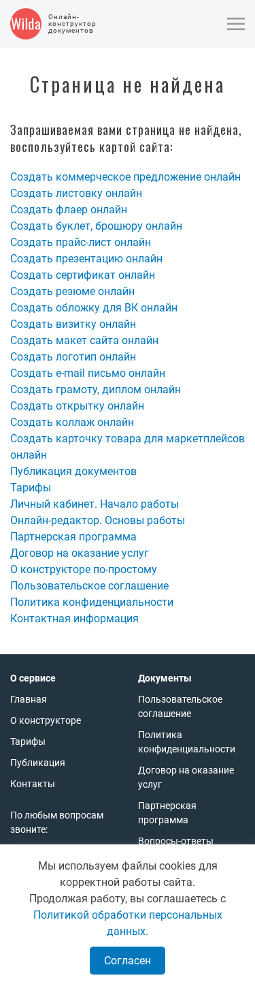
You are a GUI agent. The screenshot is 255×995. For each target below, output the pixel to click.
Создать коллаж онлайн (72, 422)
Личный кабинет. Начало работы (94, 503)
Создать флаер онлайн (68, 209)
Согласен (127, 960)
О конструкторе (45, 720)
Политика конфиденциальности (91, 602)
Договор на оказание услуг (79, 553)
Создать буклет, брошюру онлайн (96, 225)
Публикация (37, 762)
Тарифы (30, 487)
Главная (28, 699)
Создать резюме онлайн (72, 291)
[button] (236, 24)
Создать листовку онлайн (76, 193)
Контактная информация (74, 618)
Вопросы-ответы (176, 841)
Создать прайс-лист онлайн (80, 242)
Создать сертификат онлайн (82, 275)
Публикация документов (73, 471)
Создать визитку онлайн (73, 324)
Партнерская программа (73, 536)
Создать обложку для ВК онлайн (93, 307)
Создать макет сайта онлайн (84, 340)
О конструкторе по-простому (83, 569)
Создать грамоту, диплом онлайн (95, 389)
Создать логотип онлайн (73, 356)
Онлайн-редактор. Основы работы (97, 520)
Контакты (32, 783)
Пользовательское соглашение (89, 585)
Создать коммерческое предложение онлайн (125, 176)
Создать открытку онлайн (77, 405)
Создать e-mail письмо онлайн (87, 373)
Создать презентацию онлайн (86, 258)
